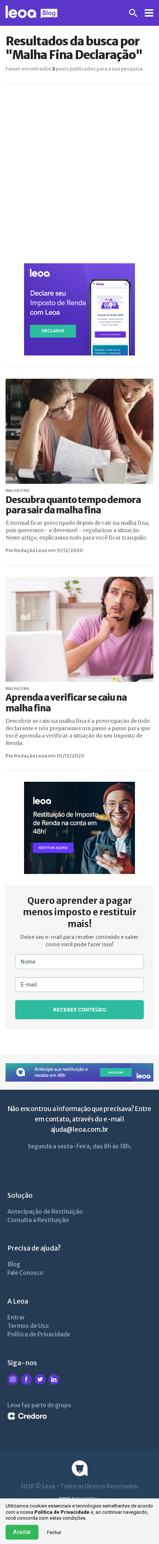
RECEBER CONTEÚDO (79, 1009)
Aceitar (22, 1532)
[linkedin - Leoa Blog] (53, 1383)
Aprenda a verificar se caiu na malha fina (66, 703)
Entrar (16, 1317)
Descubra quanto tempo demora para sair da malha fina (73, 505)
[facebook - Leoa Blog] (26, 1383)
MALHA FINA (17, 490)
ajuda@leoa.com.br (80, 1129)
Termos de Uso (28, 1325)
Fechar (54, 1532)
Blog (13, 1264)
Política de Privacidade (61, 1512)
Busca (133, 13)
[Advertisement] (79, 173)
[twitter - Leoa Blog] (40, 1383)
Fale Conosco (25, 1272)
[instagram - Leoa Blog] (12, 1383)
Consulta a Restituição (38, 1220)
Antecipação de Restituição (45, 1211)
